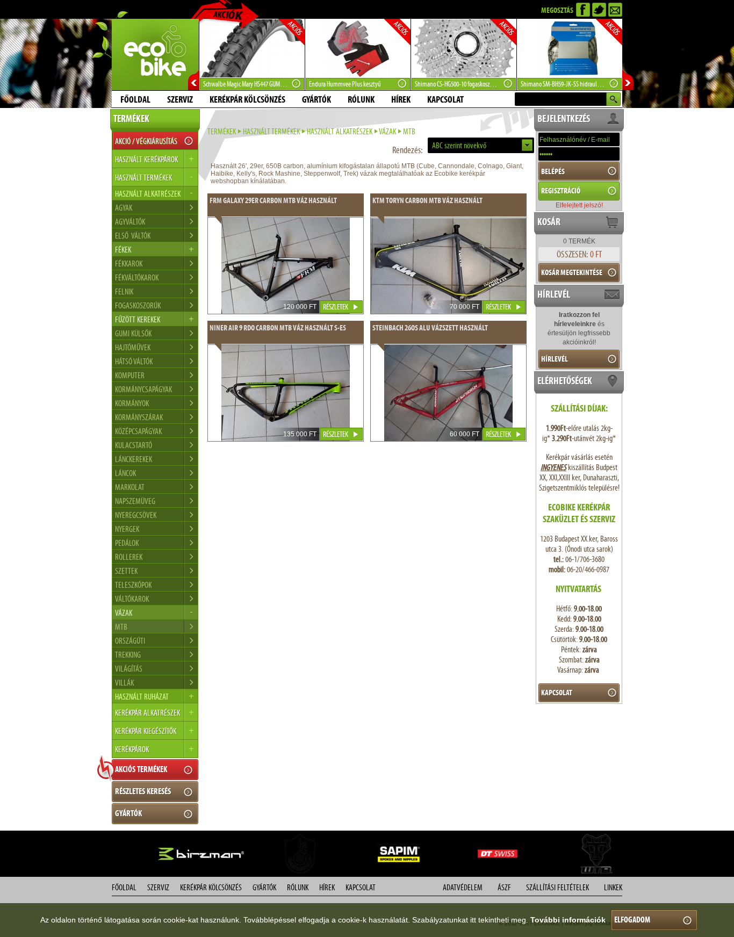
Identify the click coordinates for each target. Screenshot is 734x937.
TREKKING (128, 655)
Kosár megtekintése (571, 272)
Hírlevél (554, 359)
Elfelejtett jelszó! (579, 205)
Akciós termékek (141, 769)
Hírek (401, 99)
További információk (568, 920)
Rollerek (128, 557)
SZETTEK (126, 571)
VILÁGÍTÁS (128, 669)
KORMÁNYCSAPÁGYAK (143, 389)
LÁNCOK (125, 473)
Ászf (504, 887)
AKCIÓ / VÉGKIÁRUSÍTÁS (146, 141)
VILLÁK (124, 682)
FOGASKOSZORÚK (138, 305)
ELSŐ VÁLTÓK (132, 235)
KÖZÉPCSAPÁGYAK (138, 431)
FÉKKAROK (128, 263)
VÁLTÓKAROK (132, 599)
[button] (481, 145)
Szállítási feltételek (557, 887)
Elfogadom (632, 919)
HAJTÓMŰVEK (132, 347)
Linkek (613, 887)
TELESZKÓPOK (133, 585)
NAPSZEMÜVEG (135, 501)
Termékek (221, 131)
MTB (121, 627)
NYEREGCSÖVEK (135, 515)
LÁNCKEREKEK (133, 459)
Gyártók (316, 99)
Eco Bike (155, 54)
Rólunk (361, 99)
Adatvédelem (463, 887)
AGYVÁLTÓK (130, 222)
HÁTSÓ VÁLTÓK (134, 361)
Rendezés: (407, 150)
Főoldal (135, 99)
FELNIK (124, 291)
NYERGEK (127, 529)
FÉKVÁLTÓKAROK (137, 277)
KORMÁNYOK (132, 403)
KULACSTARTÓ (133, 445)
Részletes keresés (143, 791)
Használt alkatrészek (339, 131)
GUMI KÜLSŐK (133, 333)
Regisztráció (560, 191)
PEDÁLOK (127, 543)
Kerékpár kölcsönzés (247, 99)
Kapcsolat (445, 99)
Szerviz (180, 99)
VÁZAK (387, 131)
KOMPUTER (130, 375)
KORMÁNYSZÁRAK (139, 417)
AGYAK (123, 208)
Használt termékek (271, 131)
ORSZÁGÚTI (130, 641)
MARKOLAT (130, 487)
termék (579, 241)
